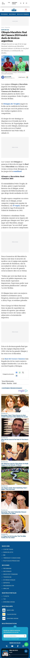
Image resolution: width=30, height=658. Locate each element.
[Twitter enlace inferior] (7, 646)
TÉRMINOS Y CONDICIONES (11, 558)
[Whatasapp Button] (26, 644)
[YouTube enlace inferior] (12, 646)
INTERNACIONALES (9, 580)
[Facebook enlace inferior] (18, 646)
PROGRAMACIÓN (8, 585)
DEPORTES (6, 582)
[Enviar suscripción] (24, 636)
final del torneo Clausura (15, 359)
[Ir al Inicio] (14, 10)
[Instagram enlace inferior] (23, 646)
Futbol (15, 383)
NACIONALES (12, 14)
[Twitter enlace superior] (20, 3)
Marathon (9, 383)
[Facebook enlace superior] (23, 3)
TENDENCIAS (7, 577)
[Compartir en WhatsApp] (19, 372)
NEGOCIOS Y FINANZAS (23, 14)
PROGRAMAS (4, 14)
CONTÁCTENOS (8, 549)
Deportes (7, 27)
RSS (4, 555)
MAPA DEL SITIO (8, 552)
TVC (9, 2)
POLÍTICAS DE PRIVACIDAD (11, 560)
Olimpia (4, 383)
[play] (26, 651)
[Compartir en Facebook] (16, 372)
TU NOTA (3, 3)
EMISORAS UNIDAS (14, 3)
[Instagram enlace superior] (26, 3)
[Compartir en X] (23, 372)
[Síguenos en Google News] (16, 375)
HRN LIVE (6, 588)
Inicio (2, 27)
